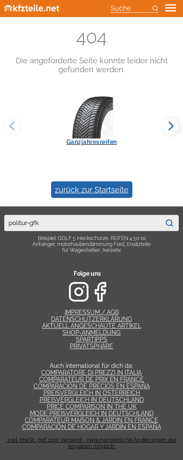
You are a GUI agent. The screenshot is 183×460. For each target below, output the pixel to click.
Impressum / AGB (92, 312)
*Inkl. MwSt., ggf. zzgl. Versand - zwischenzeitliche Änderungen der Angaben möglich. (91, 443)
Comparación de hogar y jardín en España (91, 426)
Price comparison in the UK (92, 406)
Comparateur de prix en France (91, 379)
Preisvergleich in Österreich (91, 392)
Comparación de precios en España (92, 386)
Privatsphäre (91, 346)
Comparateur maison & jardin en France (91, 420)
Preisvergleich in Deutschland (92, 399)
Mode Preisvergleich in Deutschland (92, 413)
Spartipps (91, 339)
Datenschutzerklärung (91, 319)
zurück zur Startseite (92, 189)
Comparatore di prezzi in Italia (91, 372)
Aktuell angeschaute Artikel (91, 325)
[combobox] (82, 223)
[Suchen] (169, 223)
